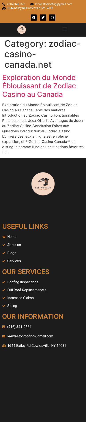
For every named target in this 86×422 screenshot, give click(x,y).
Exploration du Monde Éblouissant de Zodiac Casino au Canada (39, 86)
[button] (64, 28)
